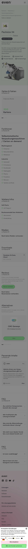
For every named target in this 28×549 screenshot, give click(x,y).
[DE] (5, 539)
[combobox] (5, 539)
